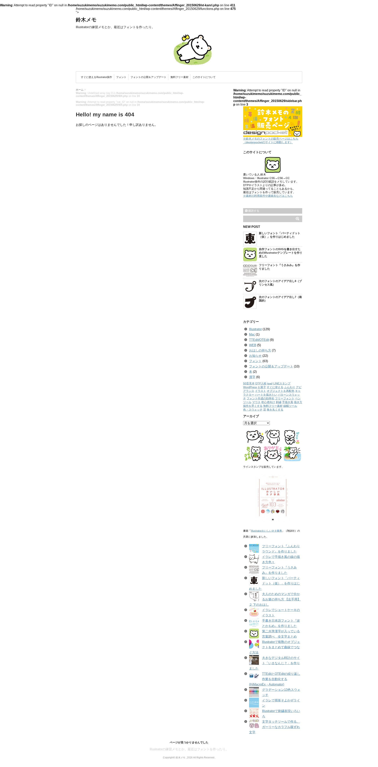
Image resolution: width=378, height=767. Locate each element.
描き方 (298, 402)
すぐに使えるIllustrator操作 (96, 77)
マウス (256, 402)
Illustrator (255, 329)
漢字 (252, 377)
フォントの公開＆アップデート (148, 77)
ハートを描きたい (266, 394)
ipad (269, 383)
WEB (252, 345)
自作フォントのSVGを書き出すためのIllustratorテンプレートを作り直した (280, 253)
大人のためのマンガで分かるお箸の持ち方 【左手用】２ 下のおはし (275, 599)
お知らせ (255, 355)
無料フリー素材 (179, 77)
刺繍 (278, 402)
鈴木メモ (86, 20)
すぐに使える (275, 387)
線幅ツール (290, 405)
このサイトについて (204, 77)
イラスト (260, 391)
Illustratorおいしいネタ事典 (266, 530)
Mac (252, 334)
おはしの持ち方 (260, 350)
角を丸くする (275, 409)
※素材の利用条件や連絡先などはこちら (268, 195)
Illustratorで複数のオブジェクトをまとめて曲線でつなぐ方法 (274, 647)
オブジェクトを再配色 (280, 391)
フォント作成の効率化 (260, 398)
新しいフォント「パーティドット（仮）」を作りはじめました (274, 583)
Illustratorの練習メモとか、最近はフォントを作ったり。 (189, 749)
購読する (253, 210)
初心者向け (268, 402)
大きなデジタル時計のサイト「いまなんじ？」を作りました (274, 663)
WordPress (250, 387)
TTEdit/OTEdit (259, 339)
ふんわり (289, 387)
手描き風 (287, 402)
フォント (121, 77)
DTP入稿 (260, 383)
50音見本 (249, 383)
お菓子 (262, 387)
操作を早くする (252, 405)
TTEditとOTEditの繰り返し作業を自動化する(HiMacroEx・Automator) (274, 679)
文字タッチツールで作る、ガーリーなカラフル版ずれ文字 (274, 727)
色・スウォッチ (252, 409)
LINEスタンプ (281, 383)
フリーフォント (284, 398)
